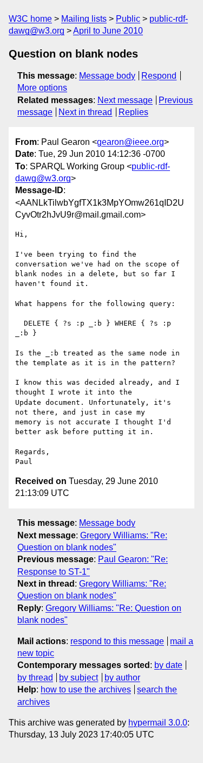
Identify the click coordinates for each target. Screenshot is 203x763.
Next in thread (85, 112)
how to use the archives (86, 689)
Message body (107, 75)
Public (128, 18)
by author (122, 677)
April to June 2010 (108, 30)
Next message (125, 100)
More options (42, 87)
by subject (78, 677)
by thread (35, 677)
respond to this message (117, 641)
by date (168, 665)
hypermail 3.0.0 (157, 722)
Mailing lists (84, 18)
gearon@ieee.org (130, 142)
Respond (158, 75)
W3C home (30, 18)
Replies (133, 112)
